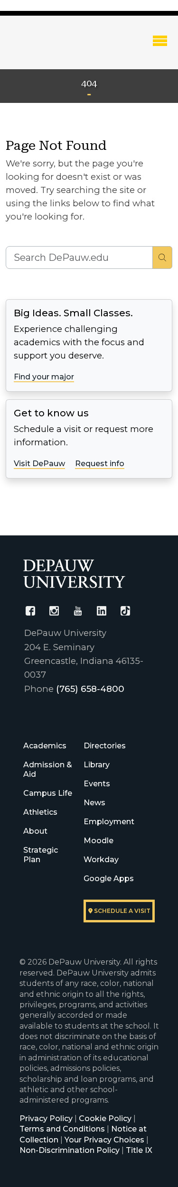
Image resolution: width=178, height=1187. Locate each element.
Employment (109, 821)
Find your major (44, 376)
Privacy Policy (46, 1118)
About (35, 831)
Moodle (98, 840)
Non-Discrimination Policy (69, 1150)
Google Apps (109, 878)
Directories (105, 745)
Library (97, 764)
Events (97, 783)
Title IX (139, 1150)
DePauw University (57, 49)
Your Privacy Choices (104, 1139)
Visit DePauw (39, 463)
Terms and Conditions (62, 1128)
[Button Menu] (160, 40)
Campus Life (47, 793)
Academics (44, 745)
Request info (99, 463)
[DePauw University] (74, 573)
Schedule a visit (121, 910)
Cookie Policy (105, 1118)
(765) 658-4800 (90, 688)
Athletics (40, 812)
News (94, 802)
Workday (101, 859)
